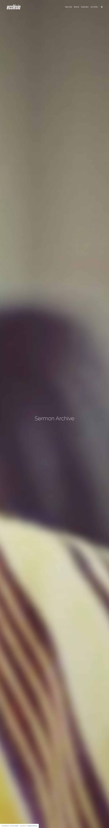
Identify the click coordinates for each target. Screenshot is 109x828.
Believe (76, 7)
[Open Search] (102, 7)
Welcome (68, 7)
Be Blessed (85, 7)
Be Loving (94, 7)
